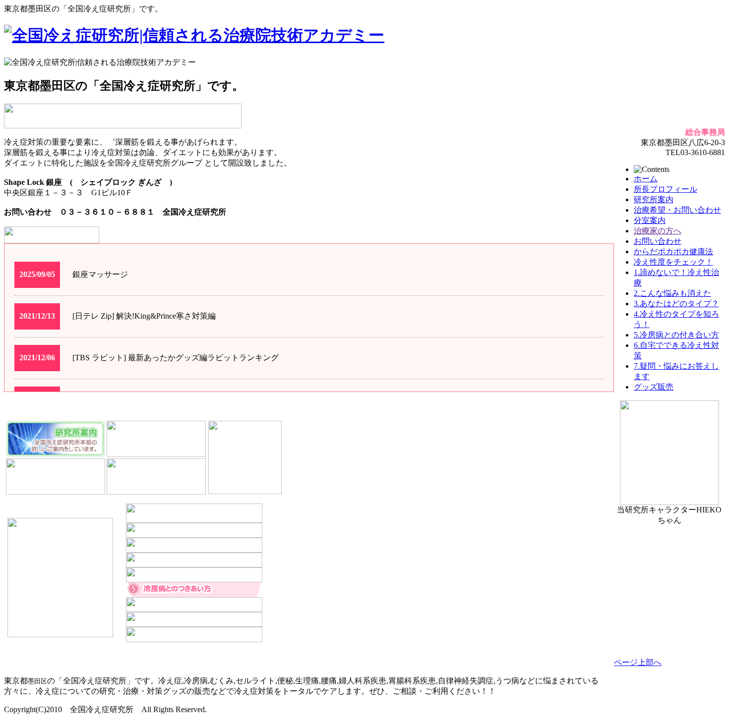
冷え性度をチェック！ (673, 262)
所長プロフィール (665, 189)
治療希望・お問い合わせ (677, 210)
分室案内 (650, 220)
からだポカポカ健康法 (673, 251)
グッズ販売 (653, 387)
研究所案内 (653, 199)
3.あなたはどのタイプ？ (676, 303)
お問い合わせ (657, 241)
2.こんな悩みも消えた (672, 293)
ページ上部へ (638, 662)
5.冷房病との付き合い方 (676, 335)
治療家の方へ (657, 230)
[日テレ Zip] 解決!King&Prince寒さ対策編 (144, 316)
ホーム (646, 178)
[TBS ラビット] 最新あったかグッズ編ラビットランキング (175, 357)
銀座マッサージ (100, 274)
